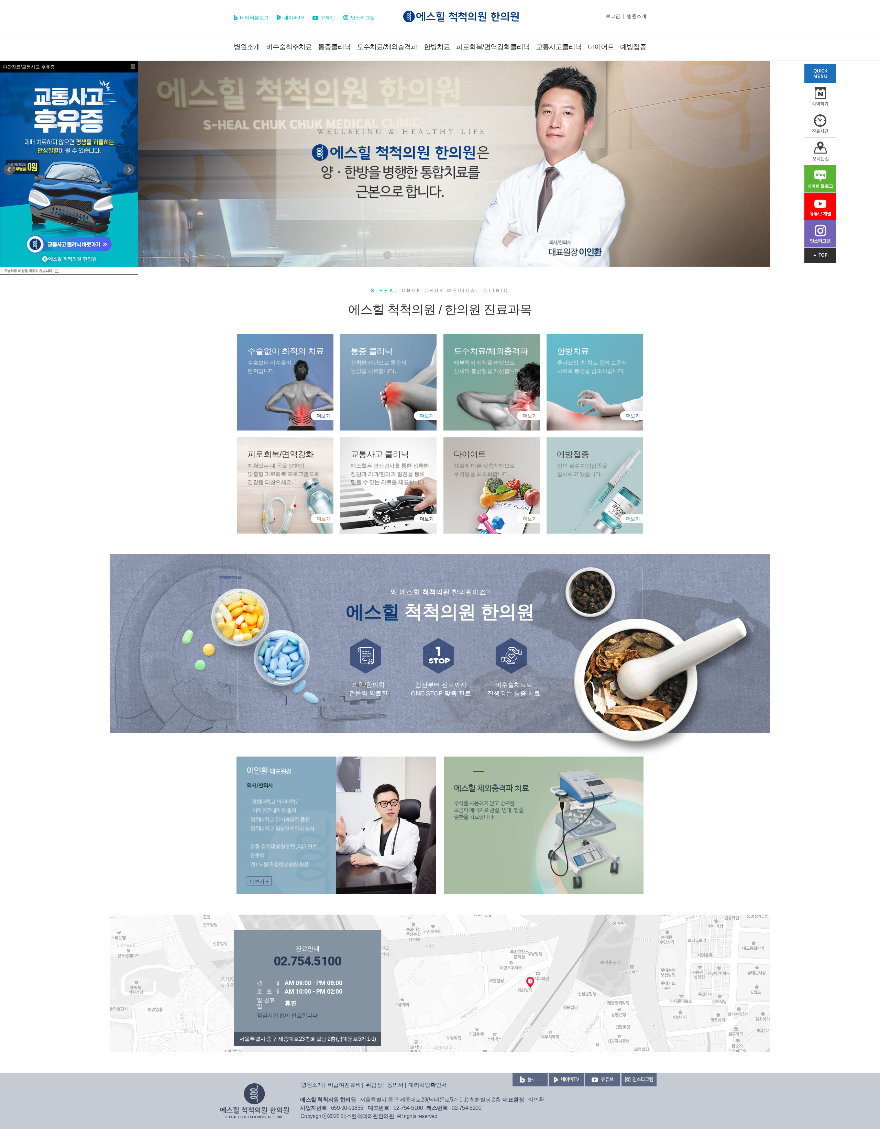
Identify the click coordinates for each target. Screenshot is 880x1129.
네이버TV (293, 17)
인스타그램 (362, 17)
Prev (9, 169)
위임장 (374, 1085)
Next (128, 169)
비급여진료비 (344, 1085)
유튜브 (327, 17)
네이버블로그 (254, 17)
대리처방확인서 (427, 1085)
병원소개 (636, 16)
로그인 (613, 16)
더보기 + (259, 881)
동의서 (395, 1085)
